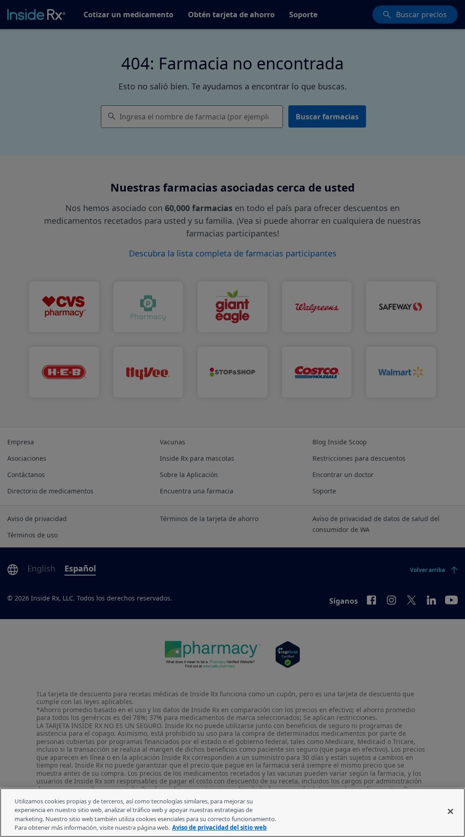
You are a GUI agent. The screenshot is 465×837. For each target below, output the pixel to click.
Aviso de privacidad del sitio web (219, 827)
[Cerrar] (450, 811)
